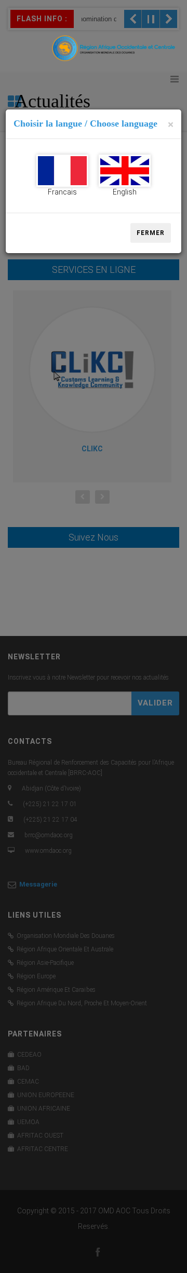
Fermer (151, 233)
